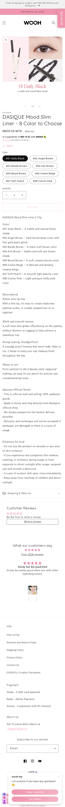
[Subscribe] (54, 748)
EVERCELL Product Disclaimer (23, 672)
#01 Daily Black (15, 158)
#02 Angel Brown (43, 158)
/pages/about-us (17, 728)
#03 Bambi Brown (16, 166)
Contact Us (13, 665)
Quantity (6, 188)
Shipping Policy (15, 650)
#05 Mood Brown (16, 173)
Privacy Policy (14, 657)
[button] (4, 23)
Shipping (6, 140)
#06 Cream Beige (45, 173)
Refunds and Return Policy (21, 642)
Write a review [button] (32, 521)
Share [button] (9, 146)
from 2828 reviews (32, 554)
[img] (32, 550)
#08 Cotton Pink (42, 181)
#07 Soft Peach (15, 181)
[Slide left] (25, 106)
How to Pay (13, 635)
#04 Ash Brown (45, 166)
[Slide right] (40, 106)
